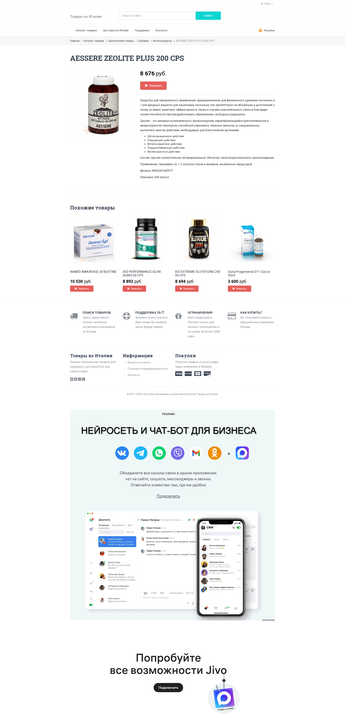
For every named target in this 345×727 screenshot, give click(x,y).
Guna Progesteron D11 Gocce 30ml (249, 273)
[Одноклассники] (75, 379)
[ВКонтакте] (71, 379)
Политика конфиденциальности (147, 368)
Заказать (155, 85)
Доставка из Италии (115, 30)
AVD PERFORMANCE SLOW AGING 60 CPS (142, 273)
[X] (83, 379)
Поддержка (142, 30)
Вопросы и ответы (139, 362)
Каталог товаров (86, 30)
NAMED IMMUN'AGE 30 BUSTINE (93, 272)
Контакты (161, 30)
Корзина (269, 30)
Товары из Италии (86, 16)
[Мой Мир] (79, 379)
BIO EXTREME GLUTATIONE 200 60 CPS (197, 273)
